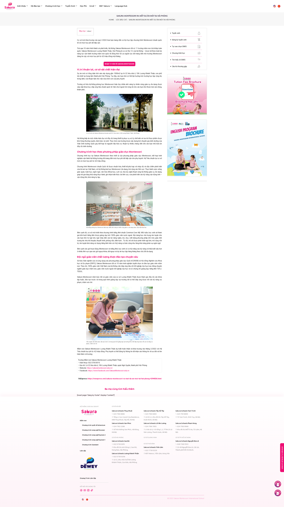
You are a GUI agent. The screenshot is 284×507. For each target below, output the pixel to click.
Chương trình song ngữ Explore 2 (94, 435)
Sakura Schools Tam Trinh (186, 411)
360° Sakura (104, 6)
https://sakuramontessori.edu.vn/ (100, 368)
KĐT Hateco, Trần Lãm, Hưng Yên (157, 453)
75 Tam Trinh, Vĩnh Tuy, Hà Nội (188, 417)
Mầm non (83, 420)
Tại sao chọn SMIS (179, 46)
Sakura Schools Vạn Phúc (121, 423)
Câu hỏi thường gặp (179, 66)
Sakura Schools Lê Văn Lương (155, 423)
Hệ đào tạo (35, 6)
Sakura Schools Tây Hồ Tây (154, 411)
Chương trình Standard (90, 445)
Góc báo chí (121, 20)
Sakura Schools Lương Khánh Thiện (125, 453)
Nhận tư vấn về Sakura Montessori (119, 64)
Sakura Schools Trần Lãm (153, 447)
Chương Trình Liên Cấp (88, 478)
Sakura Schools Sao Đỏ (120, 441)
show (89, 31)
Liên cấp (83, 451)
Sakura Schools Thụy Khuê (122, 411)
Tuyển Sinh (70, 6)
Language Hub (121, 6)
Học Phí (83, 6)
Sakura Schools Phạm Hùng (186, 423)
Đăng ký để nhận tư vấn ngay (282, 457)
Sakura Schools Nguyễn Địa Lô (187, 441)
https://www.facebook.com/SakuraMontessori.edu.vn (108, 371)
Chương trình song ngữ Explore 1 (93, 440)
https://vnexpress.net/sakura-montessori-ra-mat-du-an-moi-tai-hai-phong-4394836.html (125, 379)
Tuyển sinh (176, 33)
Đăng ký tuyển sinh (179, 40)
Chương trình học (52, 6)
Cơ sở (91, 6)
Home (111, 20)
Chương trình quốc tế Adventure (93, 425)
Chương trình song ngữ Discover (93, 430)
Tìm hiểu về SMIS (178, 60)
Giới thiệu (21, 6)
